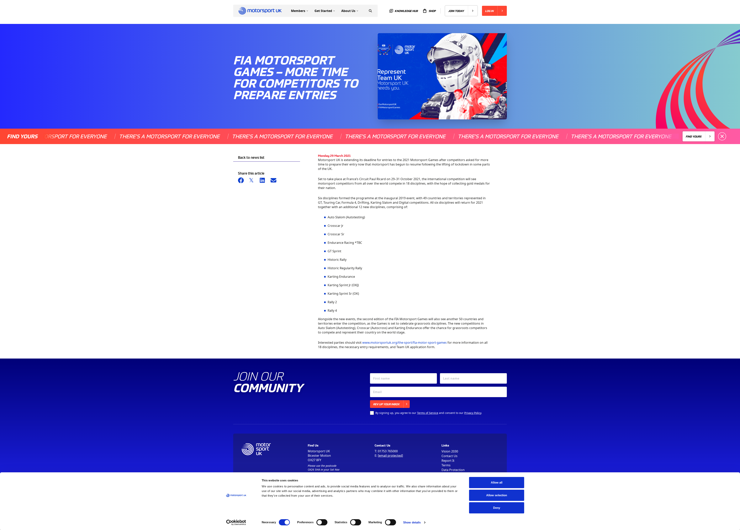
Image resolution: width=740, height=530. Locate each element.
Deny (496, 507)
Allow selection (496, 495)
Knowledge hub (406, 11)
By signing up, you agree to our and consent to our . (428, 413)
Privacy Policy (472, 413)
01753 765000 (388, 451)
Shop (432, 11)
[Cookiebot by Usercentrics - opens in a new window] (236, 522)
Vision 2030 (449, 451)
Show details (412, 522)
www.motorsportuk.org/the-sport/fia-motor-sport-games (404, 342)
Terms (446, 465)
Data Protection (453, 470)
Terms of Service (427, 413)
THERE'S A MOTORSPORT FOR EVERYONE (139, 136)
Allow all (497, 482)
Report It (447, 460)
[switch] (321, 522)
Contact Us (449, 456)
